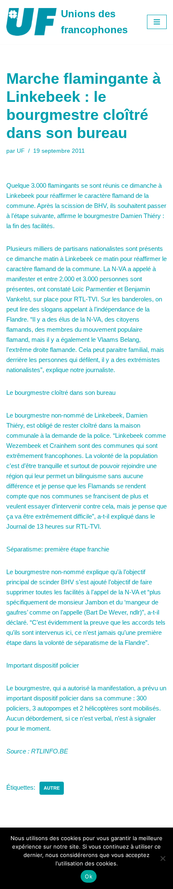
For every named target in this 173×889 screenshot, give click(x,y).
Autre (52, 788)
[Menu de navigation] (157, 22)
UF (21, 151)
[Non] (162, 858)
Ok (88, 876)
